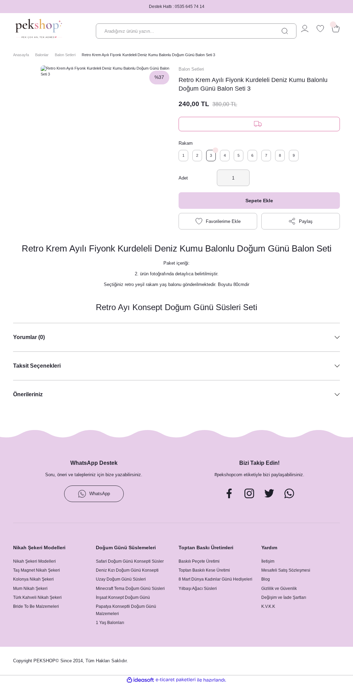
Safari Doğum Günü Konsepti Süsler (130, 561)
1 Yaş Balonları (110, 622)
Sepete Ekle (259, 200)
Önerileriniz (28, 394)
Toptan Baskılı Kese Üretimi (204, 570)
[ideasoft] (140, 680)
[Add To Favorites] (218, 221)
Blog (265, 579)
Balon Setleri (191, 69)
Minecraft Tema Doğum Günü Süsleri (130, 588)
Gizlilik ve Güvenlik (279, 588)
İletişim (267, 561)
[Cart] (336, 28)
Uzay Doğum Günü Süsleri (121, 579)
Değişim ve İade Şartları (283, 597)
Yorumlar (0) (29, 337)
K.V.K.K (268, 606)
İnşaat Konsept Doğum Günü (123, 597)
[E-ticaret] (175, 680)
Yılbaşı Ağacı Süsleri (198, 588)
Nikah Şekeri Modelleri (34, 561)
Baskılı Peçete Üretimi (199, 561)
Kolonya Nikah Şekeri (33, 579)
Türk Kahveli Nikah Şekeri (37, 597)
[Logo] (38, 28)
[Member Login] (305, 28)
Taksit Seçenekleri (37, 365)
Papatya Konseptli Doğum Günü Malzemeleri (126, 610)
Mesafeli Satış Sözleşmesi (285, 570)
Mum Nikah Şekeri (30, 588)
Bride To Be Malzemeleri (36, 606)
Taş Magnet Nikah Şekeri (36, 570)
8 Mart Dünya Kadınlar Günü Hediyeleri (215, 579)
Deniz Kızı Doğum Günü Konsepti (127, 570)
